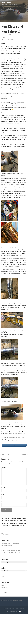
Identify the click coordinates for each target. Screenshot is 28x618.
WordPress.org (5, 592)
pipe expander (16, 271)
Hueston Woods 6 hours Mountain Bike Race (12, 550)
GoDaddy (18, 611)
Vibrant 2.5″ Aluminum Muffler (11, 302)
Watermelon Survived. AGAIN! (9, 548)
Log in (3, 585)
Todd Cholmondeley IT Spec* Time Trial (11, 552)
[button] (25, 4)
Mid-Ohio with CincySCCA (8, 545)
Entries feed (4, 587)
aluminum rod (18, 363)
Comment (4, 467)
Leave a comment (8, 39)
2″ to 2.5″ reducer (10, 144)
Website (3, 502)
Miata (13, 450)
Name (3, 487)
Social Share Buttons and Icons (7, 617)
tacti (4, 37)
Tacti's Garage (7, 2)
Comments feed (5, 590)
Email (3, 495)
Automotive (7, 450)
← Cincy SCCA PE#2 (4, 454)
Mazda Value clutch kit (15, 57)
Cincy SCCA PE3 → (24, 454)
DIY (11, 450)
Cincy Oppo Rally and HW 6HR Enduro (10, 543)
